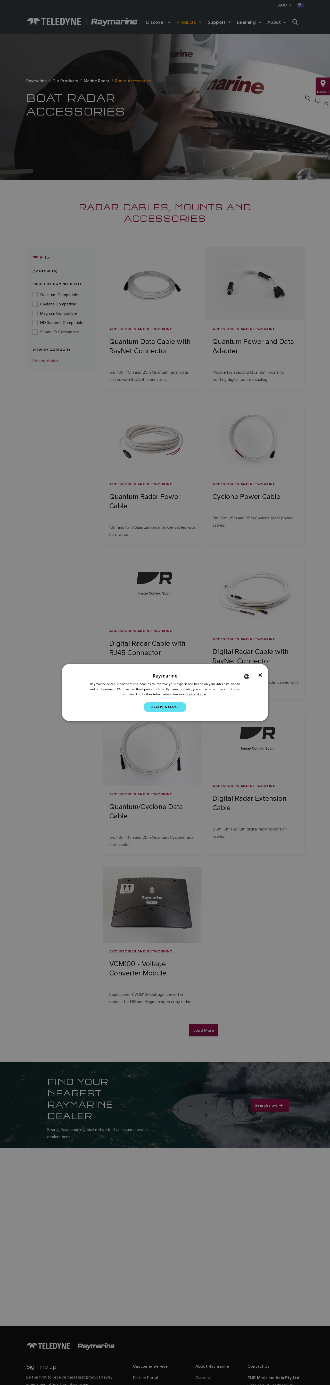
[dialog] (165, 692)
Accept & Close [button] (165, 707)
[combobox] (246, 676)
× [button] (260, 675)
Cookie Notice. (196, 694)
